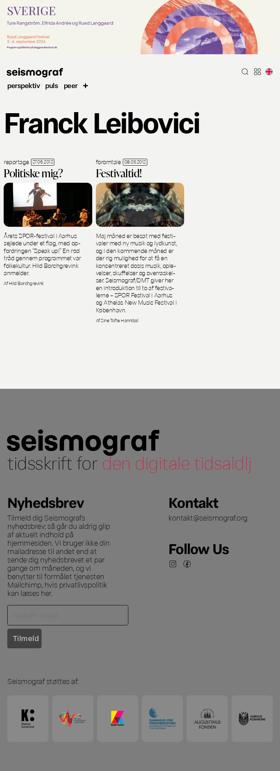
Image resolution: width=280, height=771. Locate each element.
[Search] (245, 72)
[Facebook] (187, 564)
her (46, 593)
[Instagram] (172, 564)
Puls (51, 85)
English (269, 71)
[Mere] (85, 84)
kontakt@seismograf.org (208, 517)
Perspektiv (23, 85)
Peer (71, 85)
